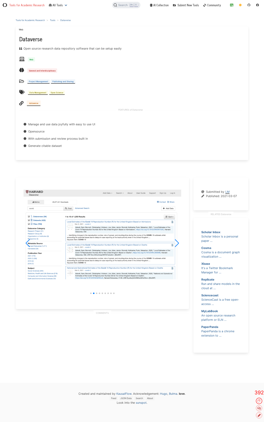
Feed (113, 398)
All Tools (58, 5)
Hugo (163, 393)
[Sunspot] (240, 5)
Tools (52, 20)
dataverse (33, 103)
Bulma (173, 393)
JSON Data (126, 398)
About (150, 398)
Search (139, 398)
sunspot (141, 402)
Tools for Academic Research (27, 5)
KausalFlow (123, 393)
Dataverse (65, 20)
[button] (91, 293)
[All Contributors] (231, 5)
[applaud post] (259, 401)
